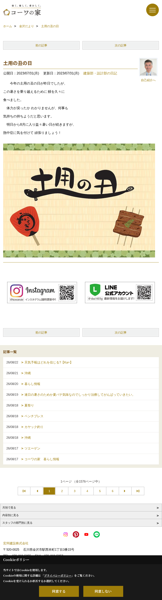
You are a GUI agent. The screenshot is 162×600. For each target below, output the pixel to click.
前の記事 (41, 45)
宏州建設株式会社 (15, 543)
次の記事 (121, 45)
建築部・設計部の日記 (100, 73)
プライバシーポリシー (58, 575)
